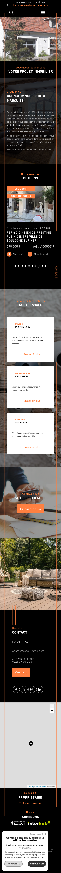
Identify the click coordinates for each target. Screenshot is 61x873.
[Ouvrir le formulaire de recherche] (11, 12)
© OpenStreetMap (40, 796)
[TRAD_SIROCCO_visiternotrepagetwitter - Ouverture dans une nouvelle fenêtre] (24, 699)
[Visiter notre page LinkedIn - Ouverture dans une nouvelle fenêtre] (39, 699)
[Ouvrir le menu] (43, 12)
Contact (56, 272)
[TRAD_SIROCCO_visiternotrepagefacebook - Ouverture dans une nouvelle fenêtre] (16, 699)
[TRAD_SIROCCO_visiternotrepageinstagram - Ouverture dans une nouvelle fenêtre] (31, 699)
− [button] (52, 720)
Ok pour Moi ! (37, 863)
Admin (49, 861)
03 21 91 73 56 (22, 651)
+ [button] (52, 716)
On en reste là (36, 834)
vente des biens (14, 125)
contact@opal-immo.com (28, 660)
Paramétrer (14, 863)
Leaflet (30, 796)
